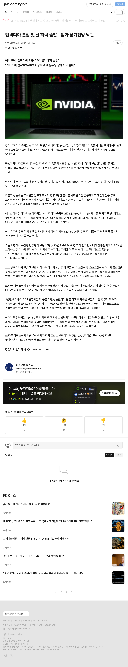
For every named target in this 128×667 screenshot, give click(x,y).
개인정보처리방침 (20, 625)
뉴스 (5, 12)
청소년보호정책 (36, 625)
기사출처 (117, 43)
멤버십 (49, 12)
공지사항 (6, 620)
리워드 (59, 12)
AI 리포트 (37, 12)
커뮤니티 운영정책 (40, 620)
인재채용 (26, 620)
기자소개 (16, 620)
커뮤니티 (15, 12)
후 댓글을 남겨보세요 (27, 445)
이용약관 (6, 625)
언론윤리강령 (50, 625)
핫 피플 (26, 12)
